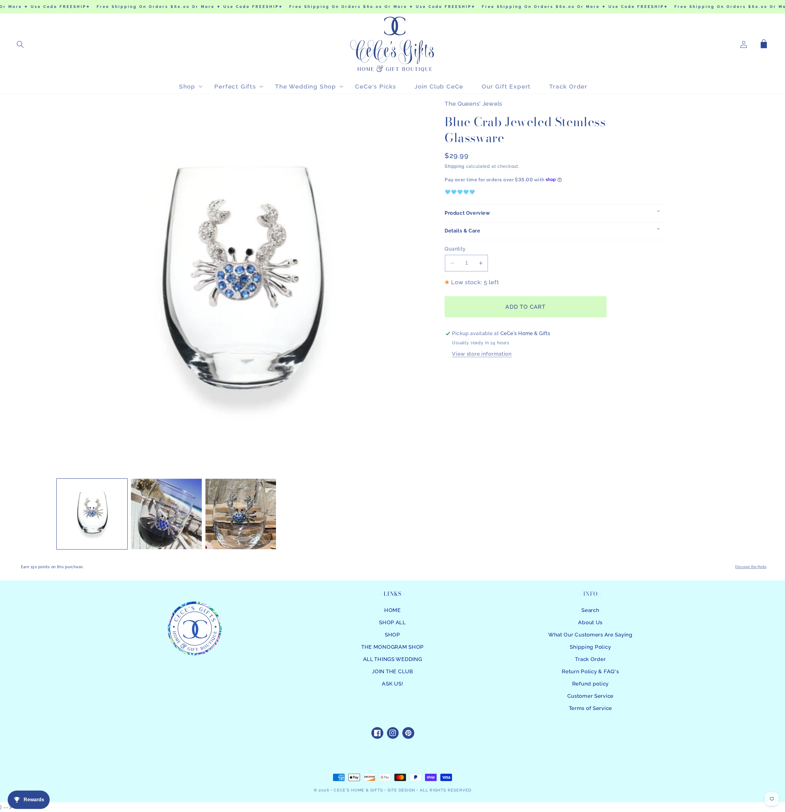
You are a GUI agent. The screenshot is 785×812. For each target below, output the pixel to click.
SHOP (392, 635)
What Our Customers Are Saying (590, 635)
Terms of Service (590, 708)
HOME (392, 610)
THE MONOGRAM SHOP (392, 647)
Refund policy (590, 684)
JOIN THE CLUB (392, 671)
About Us (590, 622)
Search (590, 610)
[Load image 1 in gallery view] (92, 514)
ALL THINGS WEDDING (392, 659)
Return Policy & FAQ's (590, 671)
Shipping (455, 166)
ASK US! (392, 684)
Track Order (590, 659)
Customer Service (590, 696)
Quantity (455, 249)
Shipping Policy (590, 647)
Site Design (401, 790)
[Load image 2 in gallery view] (166, 514)
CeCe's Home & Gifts (358, 790)
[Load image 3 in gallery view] (240, 514)
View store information (482, 354)
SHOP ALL (392, 622)
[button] (20, 44)
